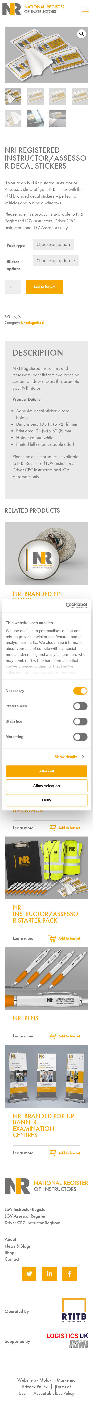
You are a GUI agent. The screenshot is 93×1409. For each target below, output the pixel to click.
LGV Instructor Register (26, 1209)
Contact (12, 1259)
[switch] (80, 706)
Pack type (16, 245)
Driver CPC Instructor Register (32, 1223)
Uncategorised (32, 322)
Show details (66, 757)
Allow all (46, 771)
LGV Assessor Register (25, 1216)
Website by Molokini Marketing (46, 1380)
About (10, 1239)
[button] (81, 33)
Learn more (23, 828)
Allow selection (46, 786)
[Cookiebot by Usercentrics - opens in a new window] (66, 605)
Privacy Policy (35, 1386)
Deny (46, 800)
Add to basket (44, 286)
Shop (9, 1252)
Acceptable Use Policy (53, 1393)
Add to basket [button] (69, 827)
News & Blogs (18, 1246)
